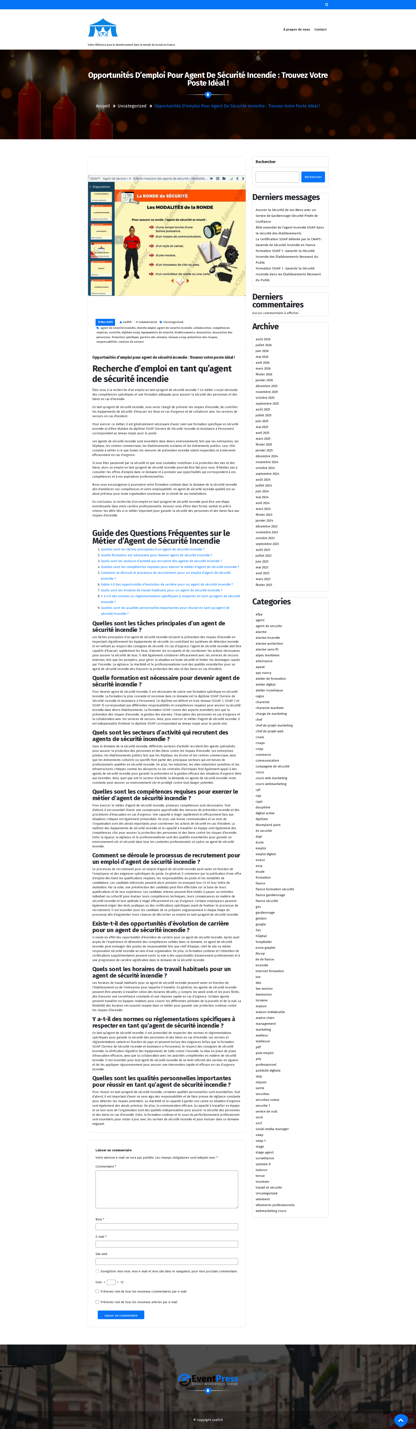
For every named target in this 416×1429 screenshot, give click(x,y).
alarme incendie (268, 638)
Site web (101, 1254)
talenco (261, 1170)
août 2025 (263, 409)
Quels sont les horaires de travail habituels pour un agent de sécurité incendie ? (162, 590)
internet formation (270, 971)
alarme (261, 632)
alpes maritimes (268, 655)
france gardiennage (270, 895)
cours (260, 772)
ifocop (260, 953)
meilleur (262, 1035)
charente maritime (270, 708)
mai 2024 (262, 497)
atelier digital (266, 684)
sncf (259, 1123)
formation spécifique (125, 337)
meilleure (263, 1041)
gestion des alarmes (153, 337)
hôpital (261, 936)
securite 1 (263, 1106)
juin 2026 (262, 351)
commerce (263, 755)
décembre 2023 (267, 526)
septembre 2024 (267, 474)
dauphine (263, 807)
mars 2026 (263, 368)
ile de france (265, 959)
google (261, 924)
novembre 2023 (267, 532)
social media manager (272, 1129)
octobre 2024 (265, 468)
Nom (100, 1219)
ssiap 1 (261, 1141)
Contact (320, 29)
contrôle (114, 332)
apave (260, 667)
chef (259, 720)
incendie (262, 965)
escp (259, 866)
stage (260, 1146)
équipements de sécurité (157, 332)
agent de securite (269, 626)
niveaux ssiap (177, 337)
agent (260, 620)
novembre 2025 (267, 392)
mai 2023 (262, 567)
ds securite (264, 831)
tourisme (262, 1182)
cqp (258, 796)
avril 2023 (262, 573)
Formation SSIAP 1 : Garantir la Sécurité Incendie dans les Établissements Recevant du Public (288, 274)
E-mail (101, 1237)
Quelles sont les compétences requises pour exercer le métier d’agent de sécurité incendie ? (170, 567)
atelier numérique (269, 690)
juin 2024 (262, 491)
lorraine (262, 1000)
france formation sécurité (275, 889)
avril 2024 (263, 503)
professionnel (266, 1065)
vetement (263, 1199)
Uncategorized (132, 106)
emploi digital (266, 854)
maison (261, 1006)
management (266, 1024)
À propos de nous (296, 29)
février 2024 (264, 515)
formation (263, 877)
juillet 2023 (263, 556)
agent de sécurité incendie (117, 327)
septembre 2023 (267, 544)
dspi (259, 837)
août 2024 (263, 480)
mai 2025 (262, 427)
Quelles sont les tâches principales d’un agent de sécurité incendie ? (153, 549)
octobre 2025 (265, 398)
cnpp (259, 749)
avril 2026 (263, 363)
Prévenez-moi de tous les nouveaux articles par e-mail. (139, 1302)
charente (263, 702)
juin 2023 (262, 561)
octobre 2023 (265, 538)
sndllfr (127, 322)
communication (267, 760)
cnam (260, 737)
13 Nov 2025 (105, 322)
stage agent (265, 1152)
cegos (260, 696)
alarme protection (269, 644)
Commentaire (106, 1166)
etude (260, 872)
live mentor (264, 989)
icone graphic (266, 948)
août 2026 (263, 339)
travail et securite (269, 1187)
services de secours (131, 341)
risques (261, 1082)
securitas (262, 1094)
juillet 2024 (264, 485)
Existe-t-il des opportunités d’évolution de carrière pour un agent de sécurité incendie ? (167, 584)
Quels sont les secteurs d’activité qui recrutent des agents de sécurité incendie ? (161, 561)
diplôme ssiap (131, 332)
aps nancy (263, 673)
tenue (260, 1176)
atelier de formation (271, 679)
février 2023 (264, 585)
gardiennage (265, 913)
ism (258, 977)
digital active (265, 813)
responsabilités (106, 341)
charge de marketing (271, 714)
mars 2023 (263, 579)
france (260, 883)
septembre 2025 (267, 404)
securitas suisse (267, 1100)
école (260, 842)
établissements (184, 332)
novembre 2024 (267, 462)
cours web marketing (271, 778)
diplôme (262, 819)
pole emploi (264, 1053)
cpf (258, 790)
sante (260, 1088)
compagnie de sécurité (272, 766)
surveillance (265, 1158)
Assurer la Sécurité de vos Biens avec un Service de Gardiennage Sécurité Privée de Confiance (287, 216)
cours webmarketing (271, 784)
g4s (258, 907)
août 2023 (263, 550)
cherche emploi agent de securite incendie (164, 327)
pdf (258, 1047)
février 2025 (264, 444)
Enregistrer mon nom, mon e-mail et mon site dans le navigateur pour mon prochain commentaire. (169, 1271)
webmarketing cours (271, 1211)
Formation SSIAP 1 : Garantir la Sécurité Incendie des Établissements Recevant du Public (287, 256)
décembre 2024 (267, 456)
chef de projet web (269, 731)
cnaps (260, 743)
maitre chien (265, 1018)
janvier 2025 (264, 450)
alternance (264, 661)
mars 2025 (263, 439)
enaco (260, 860)
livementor (264, 994)
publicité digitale (268, 1070)
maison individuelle (270, 1012)
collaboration (202, 327)
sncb (259, 1117)
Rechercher (266, 161)
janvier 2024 (264, 520)
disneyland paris (268, 825)
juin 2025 (262, 421)
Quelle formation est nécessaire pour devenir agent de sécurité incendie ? (156, 555)
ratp (259, 1076)
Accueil (103, 106)
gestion (261, 918)
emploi (261, 848)
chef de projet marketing (274, 725)
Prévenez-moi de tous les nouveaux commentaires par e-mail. (144, 1291)
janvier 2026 (264, 380)
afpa (259, 614)
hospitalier (264, 942)
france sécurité (267, 901)
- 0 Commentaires (145, 322)
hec (258, 930)
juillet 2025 (263, 415)
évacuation (203, 332)
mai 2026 (262, 357)
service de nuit (266, 1111)
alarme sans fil (267, 649)
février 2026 (264, 374)
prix (258, 1059)
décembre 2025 (267, 386)
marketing (263, 1030)
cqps (259, 801)
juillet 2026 (264, 345)
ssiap (259, 1135)
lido (258, 983)
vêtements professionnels (275, 1205)
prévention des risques (202, 337)
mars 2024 (263, 509)
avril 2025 (262, 433)
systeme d (263, 1164)
